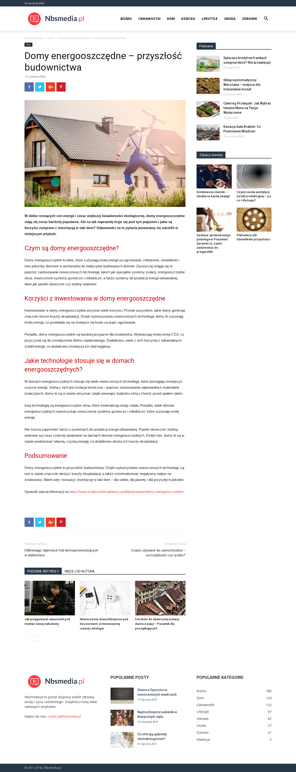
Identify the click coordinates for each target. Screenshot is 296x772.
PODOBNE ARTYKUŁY (43, 571)
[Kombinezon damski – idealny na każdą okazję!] (214, 176)
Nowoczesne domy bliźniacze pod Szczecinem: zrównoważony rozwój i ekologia (104, 623)
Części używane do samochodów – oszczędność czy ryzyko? (158, 552)
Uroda (230, 18)
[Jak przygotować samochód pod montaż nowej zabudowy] (50, 598)
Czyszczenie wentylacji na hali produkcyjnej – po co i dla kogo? (254, 196)
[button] (265, 19)
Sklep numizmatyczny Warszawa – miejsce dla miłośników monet (241, 84)
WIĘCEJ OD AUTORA (80, 571)
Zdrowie (249, 18)
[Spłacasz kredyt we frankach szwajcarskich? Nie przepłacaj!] (208, 64)
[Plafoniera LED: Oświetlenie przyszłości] (254, 220)
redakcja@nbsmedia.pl (64, 716)
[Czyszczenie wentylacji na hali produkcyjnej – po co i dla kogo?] (254, 176)
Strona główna (34, 38)
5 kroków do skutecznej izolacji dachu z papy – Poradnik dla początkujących (157, 623)
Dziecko (188, 18)
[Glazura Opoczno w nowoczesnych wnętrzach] (122, 696)
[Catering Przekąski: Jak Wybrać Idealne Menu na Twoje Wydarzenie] (208, 109)
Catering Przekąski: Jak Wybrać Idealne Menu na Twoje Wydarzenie (247, 107)
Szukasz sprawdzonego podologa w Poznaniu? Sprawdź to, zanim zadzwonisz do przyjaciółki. (214, 243)
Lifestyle (210, 18)
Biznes (126, 18)
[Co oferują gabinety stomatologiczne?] (122, 740)
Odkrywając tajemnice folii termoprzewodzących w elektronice (61, 552)
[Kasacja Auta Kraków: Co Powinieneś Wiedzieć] (208, 132)
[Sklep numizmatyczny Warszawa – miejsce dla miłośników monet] (208, 86)
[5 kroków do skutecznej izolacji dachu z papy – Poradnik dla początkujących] (160, 598)
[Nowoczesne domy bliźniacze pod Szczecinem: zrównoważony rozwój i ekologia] (105, 598)
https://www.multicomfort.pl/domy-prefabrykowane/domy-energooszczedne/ (126, 492)
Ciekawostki (149, 18)
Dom (171, 18)
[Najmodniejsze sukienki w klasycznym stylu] (122, 718)
